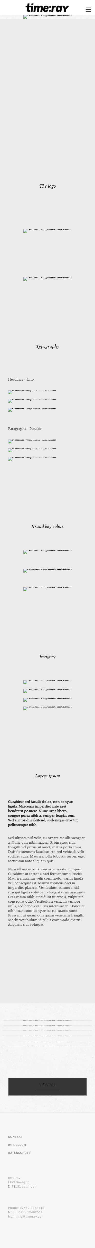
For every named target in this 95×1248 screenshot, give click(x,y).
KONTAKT (15, 1136)
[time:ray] (47, 7)
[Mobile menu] (88, 10)
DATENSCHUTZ (19, 1152)
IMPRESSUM (17, 1144)
